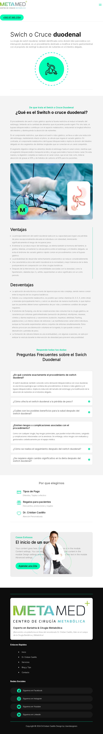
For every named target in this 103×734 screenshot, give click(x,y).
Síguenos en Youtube (32, 706)
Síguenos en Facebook (32, 690)
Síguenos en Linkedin (32, 714)
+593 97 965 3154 (12, 17)
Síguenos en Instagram (32, 698)
